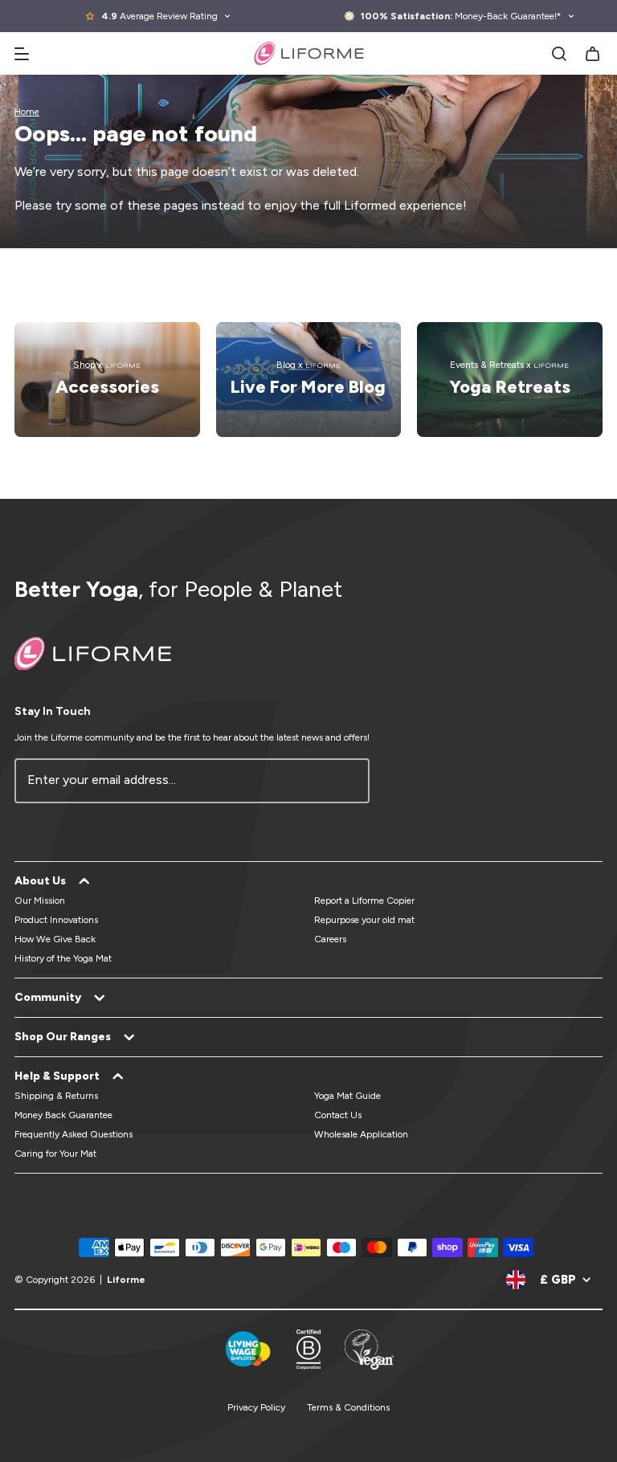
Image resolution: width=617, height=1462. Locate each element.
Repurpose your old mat (364, 919)
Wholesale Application (361, 1134)
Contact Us (338, 1115)
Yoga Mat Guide (347, 1095)
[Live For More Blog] (309, 379)
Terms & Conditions (348, 1407)
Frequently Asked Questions (73, 1134)
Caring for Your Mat (55, 1153)
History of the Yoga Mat (63, 958)
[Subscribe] (348, 781)
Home (26, 112)
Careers (330, 939)
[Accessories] (107, 379)
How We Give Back (55, 939)
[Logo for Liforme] (309, 53)
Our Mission (39, 900)
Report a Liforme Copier (364, 900)
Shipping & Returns (56, 1095)
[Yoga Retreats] (510, 379)
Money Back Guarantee (63, 1115)
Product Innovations (56, 919)
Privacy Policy (256, 1407)
